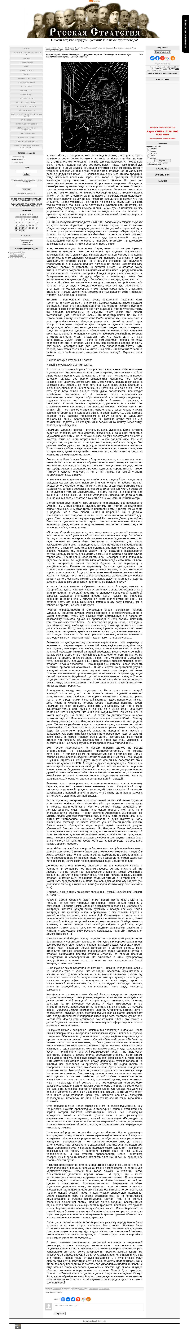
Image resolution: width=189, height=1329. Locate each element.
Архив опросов (162, 163)
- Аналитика (16, 159)
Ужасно (153, 158)
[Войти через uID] (63, 1299)
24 (23, 228)
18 (26, 225)
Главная (48, 48)
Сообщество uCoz (17, 254)
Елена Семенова (104, 1289)
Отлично (153, 149)
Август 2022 (26, 214)
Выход (171, 67)
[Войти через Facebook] (73, 1299)
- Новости (15, 157)
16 (20, 225)
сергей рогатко (93, 1289)
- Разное (15, 162)
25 (26, 228)
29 (16, 231)
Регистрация (151, 70)
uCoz (104, 1321)
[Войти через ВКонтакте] (68, 1299)
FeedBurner (31, 193)
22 (16, 228)
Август (60, 48)
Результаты (150, 163)
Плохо (152, 156)
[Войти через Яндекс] (78, 1299)
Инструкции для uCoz (18, 257)
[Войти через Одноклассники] (88, 1299)
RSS (177, 67)
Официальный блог (17, 252)
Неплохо (153, 153)
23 (20, 228)
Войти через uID (162, 52)
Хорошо (153, 151)
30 (20, 231)
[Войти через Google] (83, 1299)
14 (37, 222)
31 (23, 231)
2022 (54, 48)
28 (37, 228)
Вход (159, 70)
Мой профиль (163, 67)
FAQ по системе (16, 256)
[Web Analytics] (94, 2)
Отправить (59, 1313)
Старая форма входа (163, 64)
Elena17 (81, 1289)
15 (16, 225)
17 (23, 225)
